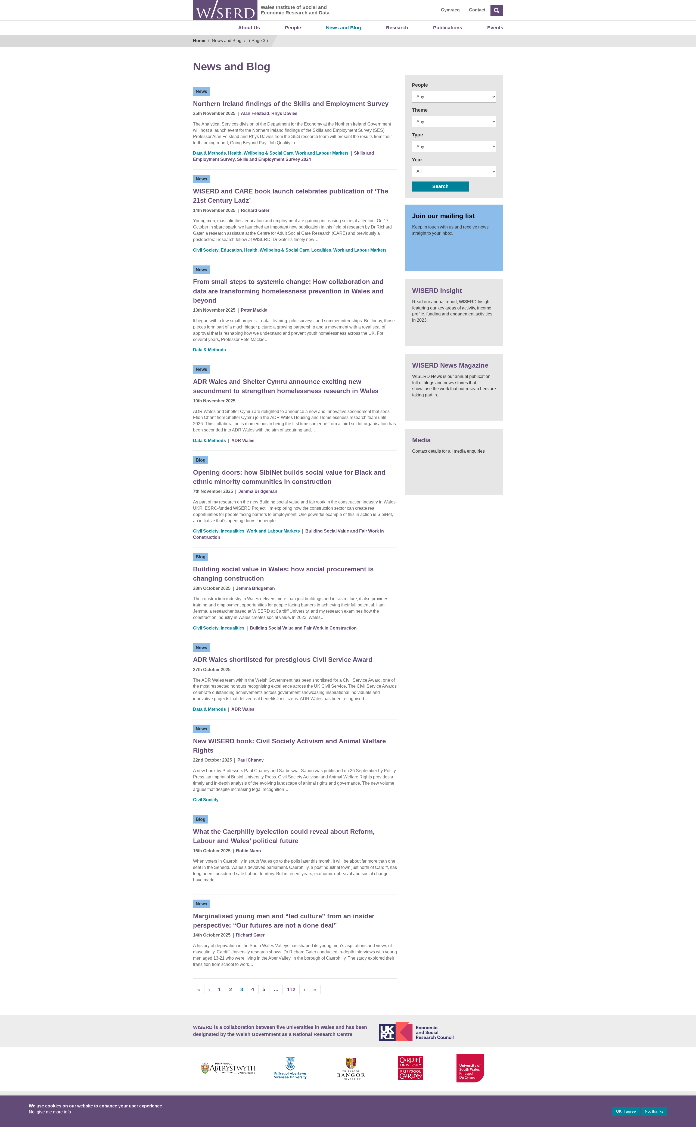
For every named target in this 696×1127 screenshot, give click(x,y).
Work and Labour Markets (322, 153)
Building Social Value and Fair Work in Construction (303, 628)
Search (440, 186)
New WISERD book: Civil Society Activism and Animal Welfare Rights (289, 745)
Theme (420, 110)
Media (421, 440)
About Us (249, 27)
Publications (447, 27)
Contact (477, 10)
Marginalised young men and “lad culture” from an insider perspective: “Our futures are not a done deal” (283, 920)
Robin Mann (248, 851)
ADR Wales (242, 440)
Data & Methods (209, 153)
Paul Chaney (250, 760)
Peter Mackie (254, 310)
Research (397, 27)
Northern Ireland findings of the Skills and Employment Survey (291, 103)
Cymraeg (450, 10)
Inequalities (232, 531)
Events (495, 27)
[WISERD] (225, 10)
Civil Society (206, 250)
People (293, 27)
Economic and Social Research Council (441, 1031)
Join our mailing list (443, 216)
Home (199, 40)
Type (417, 134)
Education (231, 250)
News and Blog (343, 27)
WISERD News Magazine (450, 365)
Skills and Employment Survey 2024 (274, 159)
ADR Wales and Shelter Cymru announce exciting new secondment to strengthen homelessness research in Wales (285, 386)
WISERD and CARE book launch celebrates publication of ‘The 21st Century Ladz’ (290, 195)
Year (417, 159)
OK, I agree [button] (626, 1111)
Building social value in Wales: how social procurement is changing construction (283, 573)
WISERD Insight (437, 290)
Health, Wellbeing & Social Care (260, 153)
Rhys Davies (284, 113)
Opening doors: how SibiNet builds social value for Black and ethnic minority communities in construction (289, 477)
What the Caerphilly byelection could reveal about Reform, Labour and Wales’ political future (284, 836)
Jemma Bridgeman (257, 491)
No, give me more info (50, 1112)
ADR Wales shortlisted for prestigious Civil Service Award (282, 659)
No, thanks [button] (654, 1111)
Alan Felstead (255, 113)
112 (291, 989)
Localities (321, 250)
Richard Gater (255, 210)
